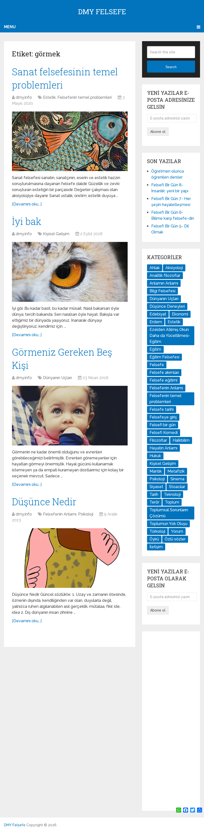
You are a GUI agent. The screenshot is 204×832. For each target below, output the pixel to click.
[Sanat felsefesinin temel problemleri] (70, 141)
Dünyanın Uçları (57, 377)
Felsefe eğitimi (163, 380)
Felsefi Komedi (164, 432)
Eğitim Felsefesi (164, 357)
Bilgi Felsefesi (162, 291)
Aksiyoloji (174, 267)
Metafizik (176, 471)
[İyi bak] (70, 272)
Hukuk (155, 455)
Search (171, 67)
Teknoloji (172, 494)
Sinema (177, 479)
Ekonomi (180, 314)
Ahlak (155, 267)
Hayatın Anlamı (163, 448)
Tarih (154, 494)
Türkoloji (157, 531)
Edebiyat (158, 314)
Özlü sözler (175, 539)
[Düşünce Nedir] (70, 558)
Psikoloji (85, 514)
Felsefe (157, 364)
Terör (154, 502)
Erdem (156, 321)
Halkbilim (181, 440)
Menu (10, 26)
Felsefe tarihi (162, 409)
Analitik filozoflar (165, 275)
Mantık (156, 471)
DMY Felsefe (102, 11)
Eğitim (155, 349)
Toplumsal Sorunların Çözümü (169, 513)
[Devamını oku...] (27, 204)
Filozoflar (158, 440)
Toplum (172, 502)
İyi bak (26, 221)
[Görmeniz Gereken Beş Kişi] (70, 415)
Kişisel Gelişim (56, 233)
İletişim (156, 546)
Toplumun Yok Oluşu (168, 523)
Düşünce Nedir (44, 501)
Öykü (154, 539)
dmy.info (24, 97)
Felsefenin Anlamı (59, 514)
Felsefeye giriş (163, 417)
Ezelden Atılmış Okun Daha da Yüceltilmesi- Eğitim (170, 335)
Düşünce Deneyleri (167, 306)
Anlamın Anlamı (164, 283)
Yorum (177, 531)
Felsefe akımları (164, 372)
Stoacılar (177, 486)
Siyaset (156, 486)
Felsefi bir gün (163, 424)
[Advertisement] (171, 721)
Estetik (49, 97)
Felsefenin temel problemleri (84, 97)
